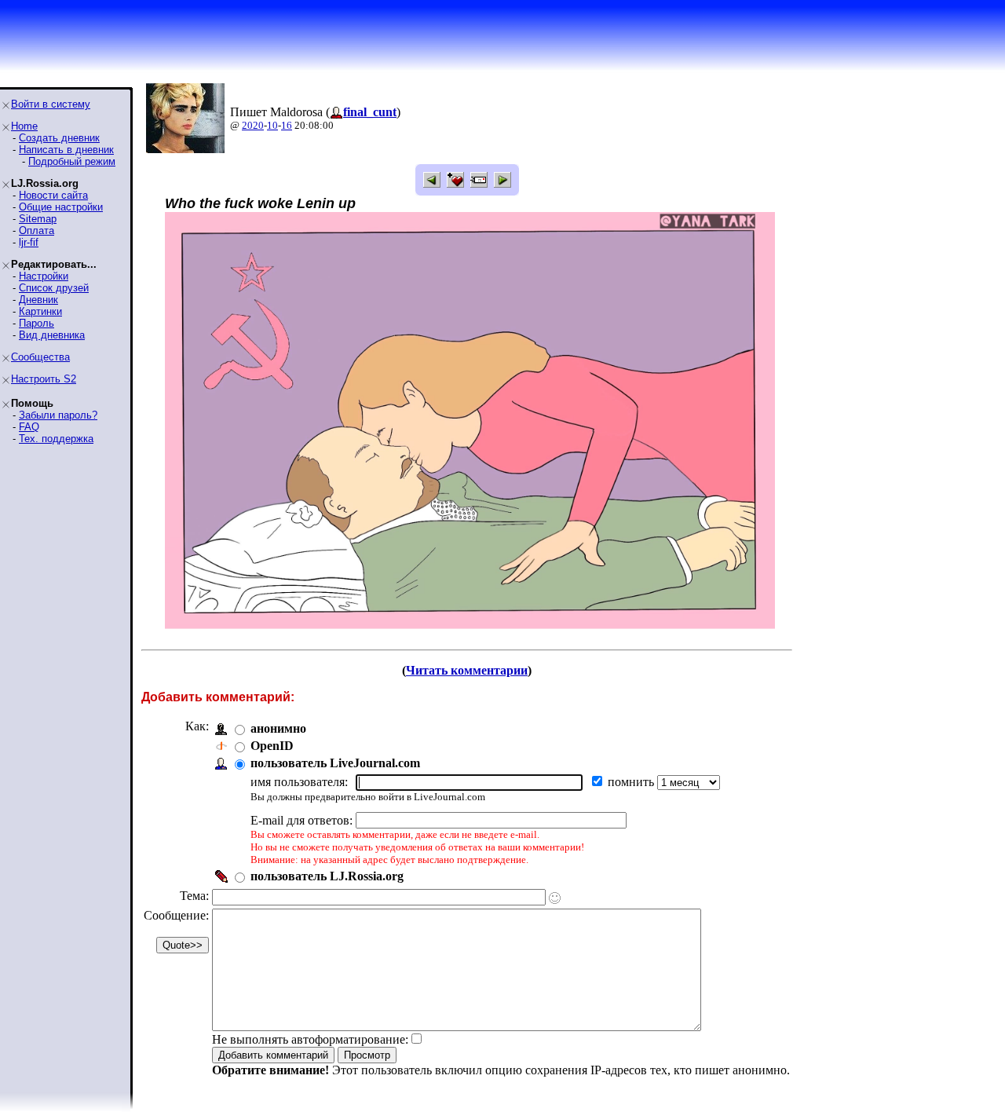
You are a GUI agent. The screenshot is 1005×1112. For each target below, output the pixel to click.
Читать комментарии (467, 670)
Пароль (36, 323)
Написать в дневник (66, 149)
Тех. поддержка (56, 438)
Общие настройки (61, 207)
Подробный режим (71, 161)
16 (286, 125)
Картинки (40, 311)
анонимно (278, 728)
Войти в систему (50, 104)
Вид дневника (52, 335)
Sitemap (38, 219)
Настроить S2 (43, 379)
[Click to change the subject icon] (555, 898)
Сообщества (40, 357)
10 (272, 125)
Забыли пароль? (58, 415)
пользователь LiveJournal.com (335, 763)
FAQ (29, 427)
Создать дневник (59, 138)
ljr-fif (28, 242)
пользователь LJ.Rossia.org (327, 876)
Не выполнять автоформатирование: (310, 1039)
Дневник (38, 299)
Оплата (36, 230)
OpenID (272, 745)
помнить (632, 781)
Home (24, 126)
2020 (253, 125)
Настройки (43, 276)
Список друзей (54, 288)
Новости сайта (53, 195)
